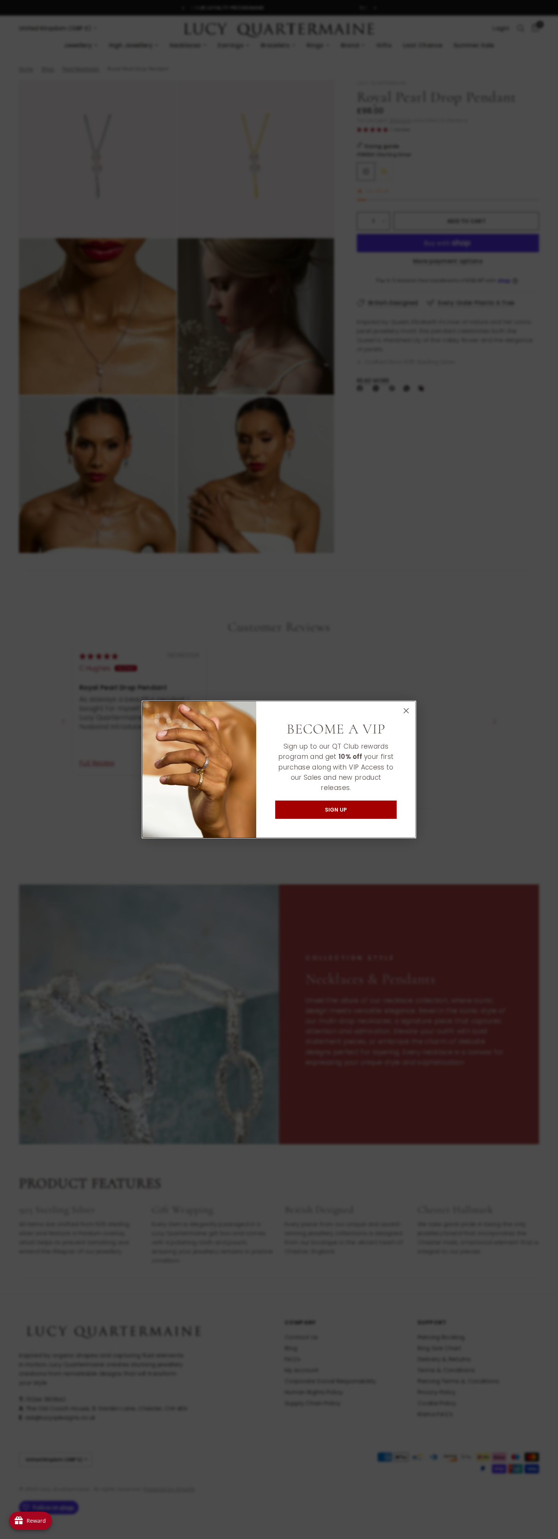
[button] (336, 810)
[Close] (406, 710)
